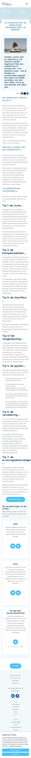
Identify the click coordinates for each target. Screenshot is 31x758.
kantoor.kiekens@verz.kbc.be (15, 688)
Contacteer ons (14, 499)
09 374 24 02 (15, 683)
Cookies (15, 724)
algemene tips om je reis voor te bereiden (14, 489)
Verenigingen (15, 709)
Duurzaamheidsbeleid (15, 727)
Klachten (15, 730)
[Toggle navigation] (27, 3)
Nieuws (15, 712)
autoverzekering (7, 436)
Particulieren (15, 707)
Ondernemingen (15, 704)
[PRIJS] (12, 546)
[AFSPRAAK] (18, 546)
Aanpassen (15, 754)
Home (15, 701)
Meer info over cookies (15, 746)
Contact (15, 719)
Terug (16, 666)
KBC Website (14, 722)
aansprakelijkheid (14, 441)
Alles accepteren (15, 750)
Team (15, 714)
